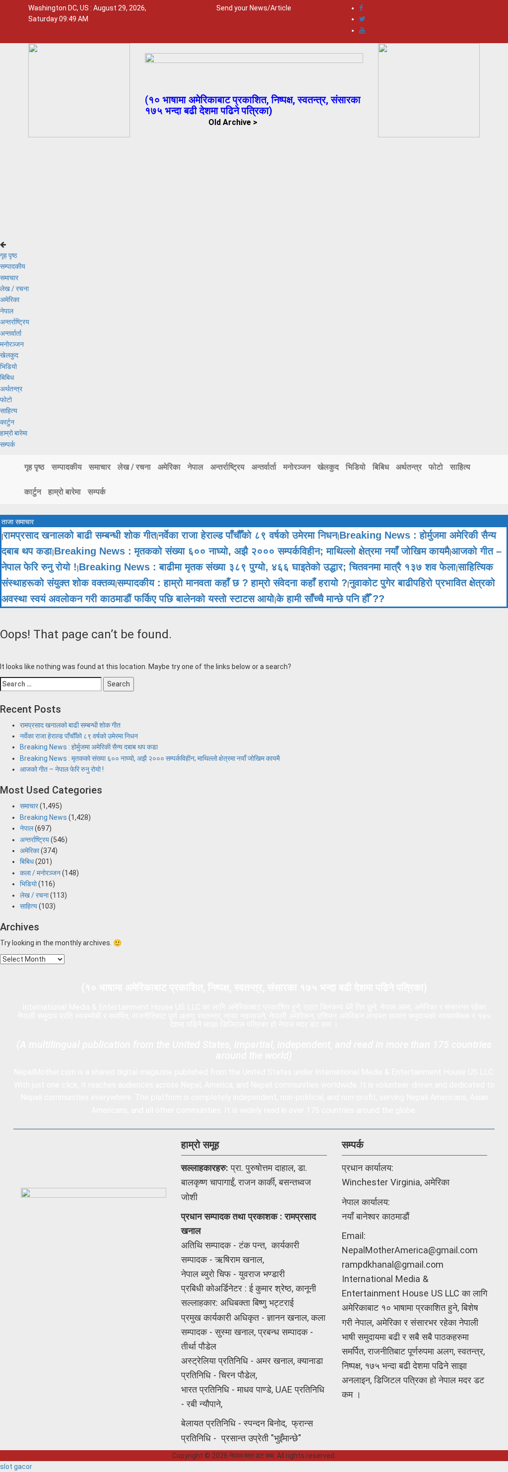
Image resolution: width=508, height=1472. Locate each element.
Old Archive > (232, 122)
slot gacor (16, 1467)
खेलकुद (9, 355)
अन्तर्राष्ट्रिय (14, 322)
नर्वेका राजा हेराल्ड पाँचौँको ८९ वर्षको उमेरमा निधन (247, 535)
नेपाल (6, 311)
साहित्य (8, 411)
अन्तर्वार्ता (10, 333)
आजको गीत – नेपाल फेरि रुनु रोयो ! (62, 769)
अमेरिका (9, 300)
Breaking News (43, 817)
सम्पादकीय (12, 266)
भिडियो (8, 366)
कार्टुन (7, 422)
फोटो (6, 400)
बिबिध (7, 377)
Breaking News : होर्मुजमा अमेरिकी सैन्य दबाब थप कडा (89, 747)
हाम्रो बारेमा (13, 433)
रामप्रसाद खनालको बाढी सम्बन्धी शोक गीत (79, 535)
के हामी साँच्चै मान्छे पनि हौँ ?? (330, 598)
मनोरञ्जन (12, 344)
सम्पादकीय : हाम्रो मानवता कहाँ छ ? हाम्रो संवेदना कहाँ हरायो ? (232, 582)
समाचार (9, 278)
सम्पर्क (7, 444)
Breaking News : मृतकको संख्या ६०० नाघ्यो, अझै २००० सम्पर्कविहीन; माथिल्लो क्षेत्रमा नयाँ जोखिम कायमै (251, 551)
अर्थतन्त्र (11, 389)
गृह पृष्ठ (8, 255)
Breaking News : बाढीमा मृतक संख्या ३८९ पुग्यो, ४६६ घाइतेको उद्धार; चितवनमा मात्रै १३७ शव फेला (267, 566)
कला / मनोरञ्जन (40, 873)
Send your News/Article (253, 8)
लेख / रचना (14, 289)
